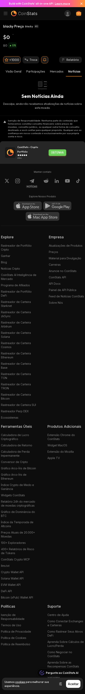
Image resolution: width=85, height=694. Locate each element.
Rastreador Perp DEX (15, 411)
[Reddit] (46, 183)
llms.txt (5, 565)
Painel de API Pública (62, 290)
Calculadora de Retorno (16, 445)
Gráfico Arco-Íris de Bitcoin (18, 468)
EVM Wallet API (11, 584)
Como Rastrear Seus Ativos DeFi (65, 633)
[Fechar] (80, 3)
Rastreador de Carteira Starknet (16, 303)
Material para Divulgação (65, 258)
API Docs (54, 283)
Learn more (62, 3)
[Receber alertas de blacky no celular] (44, 59)
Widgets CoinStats (13, 495)
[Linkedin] (56, 183)
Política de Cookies (13, 638)
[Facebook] (78, 183)
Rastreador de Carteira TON (16, 376)
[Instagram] (17, 183)
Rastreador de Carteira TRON (16, 386)
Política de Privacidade (16, 631)
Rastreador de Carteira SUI (18, 405)
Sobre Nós (56, 302)
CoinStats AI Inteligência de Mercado (18, 277)
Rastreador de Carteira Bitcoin (16, 396)
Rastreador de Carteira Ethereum (16, 355)
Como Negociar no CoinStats (59, 654)
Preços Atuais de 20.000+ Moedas (18, 534)
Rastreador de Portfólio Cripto (16, 247)
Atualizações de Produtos (65, 245)
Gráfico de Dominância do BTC (18, 513)
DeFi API (6, 591)
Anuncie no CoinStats (62, 271)
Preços (53, 252)
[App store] (28, 205)
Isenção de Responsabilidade (13, 616)
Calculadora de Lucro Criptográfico (15, 437)
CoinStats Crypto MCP (15, 559)
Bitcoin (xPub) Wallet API (17, 597)
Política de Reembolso (15, 644)
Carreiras (55, 264)
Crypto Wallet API (12, 572)
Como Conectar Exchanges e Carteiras (65, 623)
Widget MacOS (57, 445)
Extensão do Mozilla (60, 451)
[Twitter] (7, 183)
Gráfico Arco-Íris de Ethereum (13, 476)
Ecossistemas (9, 417)
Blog (4, 262)
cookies (20, 682)
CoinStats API (57, 277)
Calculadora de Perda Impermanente (15, 453)
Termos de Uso (11, 625)
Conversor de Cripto (14, 462)
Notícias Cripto (10, 268)
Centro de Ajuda (58, 615)
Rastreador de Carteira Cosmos (16, 345)
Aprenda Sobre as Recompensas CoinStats (63, 664)
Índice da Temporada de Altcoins (17, 524)
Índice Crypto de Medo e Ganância (17, 487)
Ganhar (5, 256)
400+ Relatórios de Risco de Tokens (17, 551)
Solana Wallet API (12, 578)
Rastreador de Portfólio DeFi (16, 293)
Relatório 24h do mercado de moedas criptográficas (18, 503)
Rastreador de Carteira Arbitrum (16, 324)
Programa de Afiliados (15, 285)
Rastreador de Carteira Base (16, 365)
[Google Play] (57, 205)
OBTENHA (57, 152)
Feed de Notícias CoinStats (66, 296)
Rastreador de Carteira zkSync (16, 314)
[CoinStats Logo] (24, 13)
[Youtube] (67, 183)
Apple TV (53, 458)
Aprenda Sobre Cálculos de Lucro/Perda (65, 643)
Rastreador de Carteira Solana (16, 334)
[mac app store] (42, 216)
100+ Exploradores (13, 542)
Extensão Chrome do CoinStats (61, 437)
